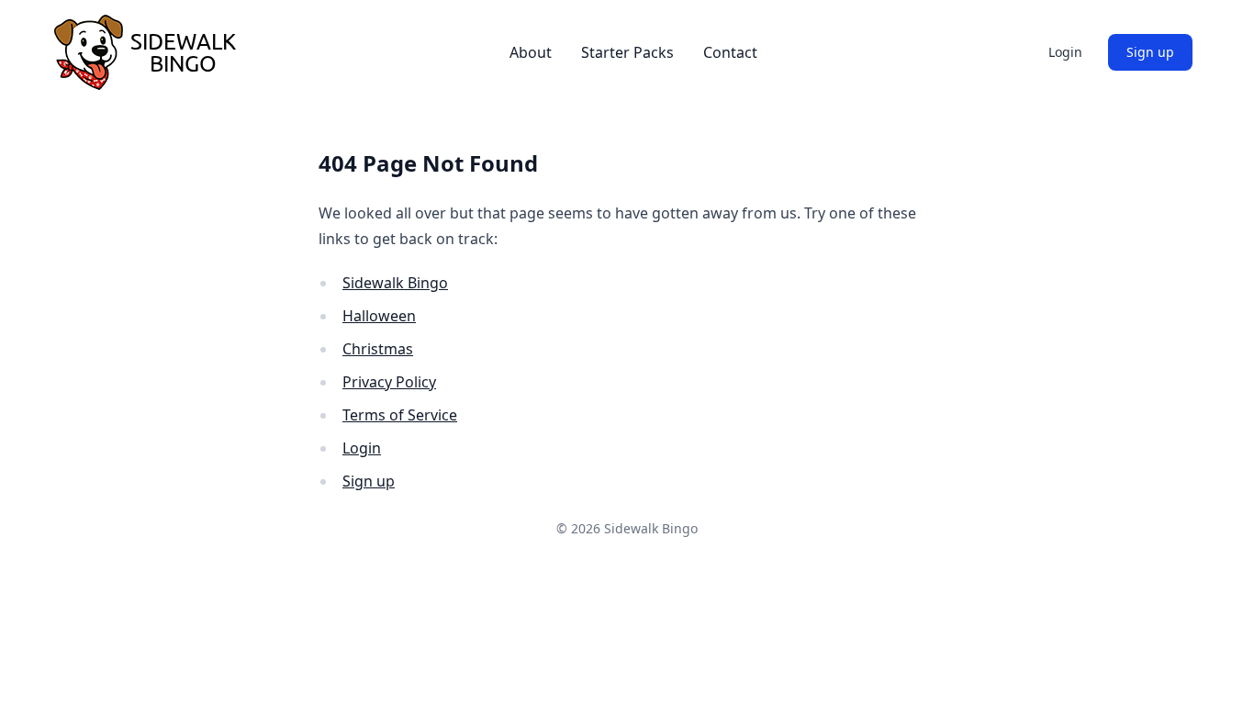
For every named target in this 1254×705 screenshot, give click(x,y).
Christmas (377, 349)
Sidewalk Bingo (395, 283)
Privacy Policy (389, 382)
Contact (730, 52)
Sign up (1150, 52)
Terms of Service (399, 415)
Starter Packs (627, 52)
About (530, 52)
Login (1065, 52)
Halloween (379, 316)
